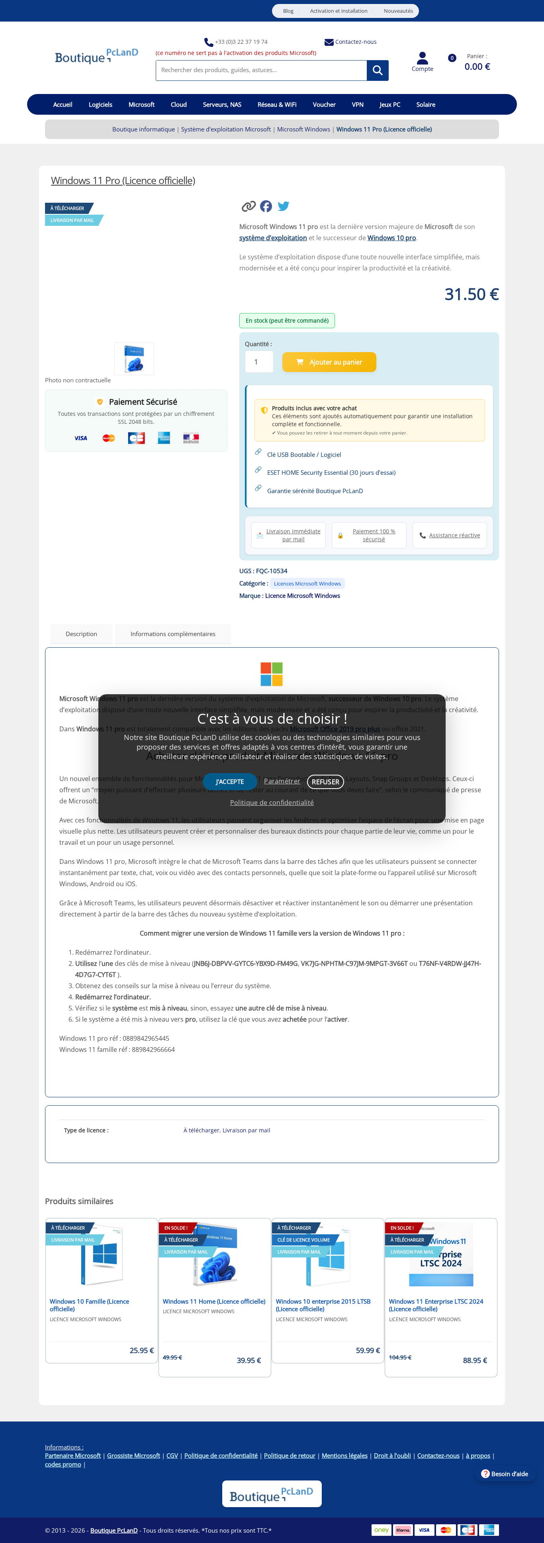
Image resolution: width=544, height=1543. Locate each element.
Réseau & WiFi (277, 104)
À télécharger (201, 1130)
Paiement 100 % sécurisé (374, 535)
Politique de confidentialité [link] (272, 802)
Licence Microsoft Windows (302, 595)
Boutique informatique (143, 129)
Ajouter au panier (336, 362)
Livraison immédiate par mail (293, 535)
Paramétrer (282, 781)
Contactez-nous (356, 41)
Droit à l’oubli (392, 1455)
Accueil (62, 104)
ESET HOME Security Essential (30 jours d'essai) (331, 472)
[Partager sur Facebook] (269, 206)
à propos (478, 1455)
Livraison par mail (246, 1130)
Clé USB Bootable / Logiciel (304, 454)
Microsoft (142, 104)
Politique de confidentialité (221, 1455)
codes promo (63, 1464)
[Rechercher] (378, 70)
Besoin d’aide (509, 1474)
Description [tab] (81, 634)
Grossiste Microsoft (133, 1455)
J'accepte (230, 781)
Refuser (325, 781)
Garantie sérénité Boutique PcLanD (315, 491)
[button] (249, 206)
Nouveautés (398, 11)
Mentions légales (345, 1455)
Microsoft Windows (303, 129)
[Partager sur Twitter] (286, 206)
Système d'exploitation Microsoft (226, 129)
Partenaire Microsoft (73, 1455)
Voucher (324, 104)
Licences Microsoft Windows (307, 583)
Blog (288, 11)
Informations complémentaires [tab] (173, 634)
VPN (358, 104)
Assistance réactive (454, 535)
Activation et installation (339, 11)
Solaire (426, 104)
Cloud (179, 104)
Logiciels (100, 104)
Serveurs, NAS (222, 104)
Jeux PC (390, 104)
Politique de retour (289, 1455)
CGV (172, 1455)
